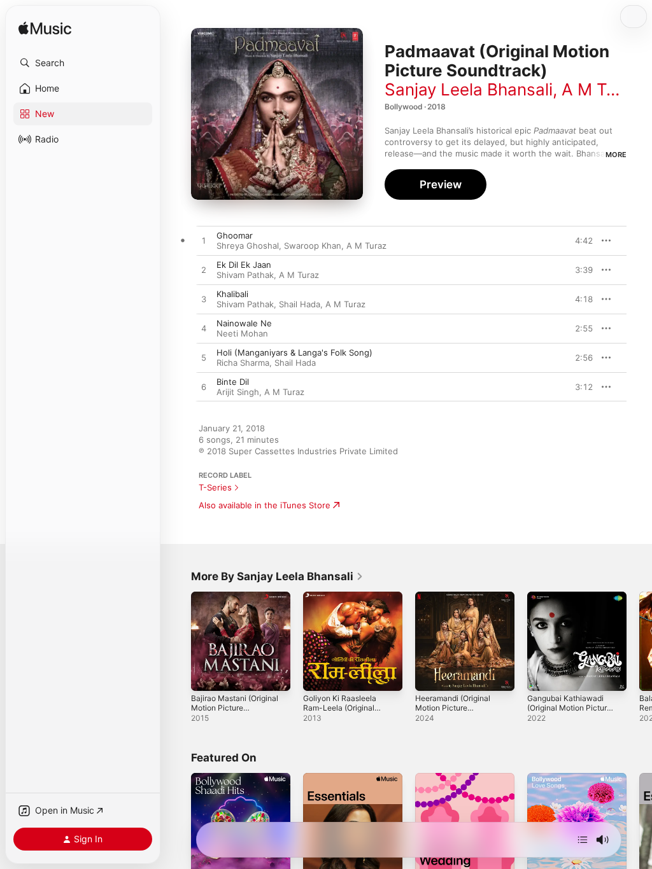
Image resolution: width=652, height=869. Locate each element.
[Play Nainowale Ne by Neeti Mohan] (203, 329)
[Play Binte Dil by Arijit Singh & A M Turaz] (203, 387)
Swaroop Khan (312, 245)
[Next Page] (639, 641)
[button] (83, 63)
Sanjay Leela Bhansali (469, 89)
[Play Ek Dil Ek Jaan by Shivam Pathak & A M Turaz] (203, 270)
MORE (616, 154)
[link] (277, 576)
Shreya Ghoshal (247, 245)
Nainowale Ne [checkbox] (244, 323)
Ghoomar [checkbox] (234, 235)
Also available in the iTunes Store (264, 505)
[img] (44, 29)
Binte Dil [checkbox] (232, 382)
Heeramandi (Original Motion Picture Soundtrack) (452, 707)
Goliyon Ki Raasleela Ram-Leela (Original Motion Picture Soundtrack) (339, 712)
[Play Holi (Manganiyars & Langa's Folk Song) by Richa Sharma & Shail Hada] (203, 358)
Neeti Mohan (242, 333)
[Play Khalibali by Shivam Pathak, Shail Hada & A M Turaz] (203, 299)
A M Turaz (601, 89)
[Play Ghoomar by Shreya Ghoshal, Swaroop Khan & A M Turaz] (203, 241)
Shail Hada (299, 304)
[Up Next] (582, 840)
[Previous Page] (178, 641)
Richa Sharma (242, 363)
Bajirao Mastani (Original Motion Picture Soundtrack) (234, 707)
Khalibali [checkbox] (232, 294)
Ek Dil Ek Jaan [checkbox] (243, 265)
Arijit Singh (237, 392)
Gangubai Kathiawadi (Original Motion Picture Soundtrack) (569, 707)
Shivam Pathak (245, 275)
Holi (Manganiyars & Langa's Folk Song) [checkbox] (294, 352)
